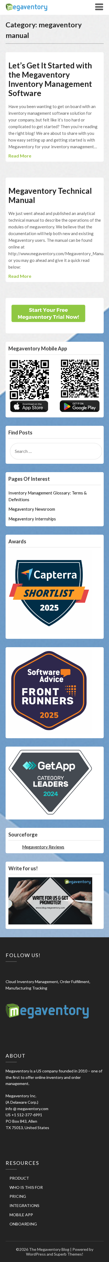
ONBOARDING (23, 1224)
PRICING (18, 1196)
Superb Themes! (68, 1254)
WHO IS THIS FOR (26, 1187)
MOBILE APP (21, 1214)
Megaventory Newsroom (31, 509)
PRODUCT (19, 1178)
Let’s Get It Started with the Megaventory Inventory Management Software (50, 79)
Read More (19, 155)
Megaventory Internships (32, 518)
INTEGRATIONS (24, 1205)
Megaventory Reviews (43, 846)
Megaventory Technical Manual (50, 195)
